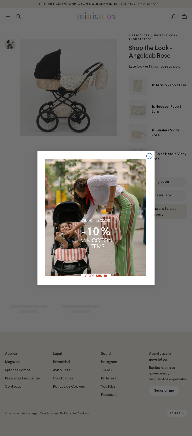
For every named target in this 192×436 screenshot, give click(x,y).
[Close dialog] (149, 156)
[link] (96, 218)
